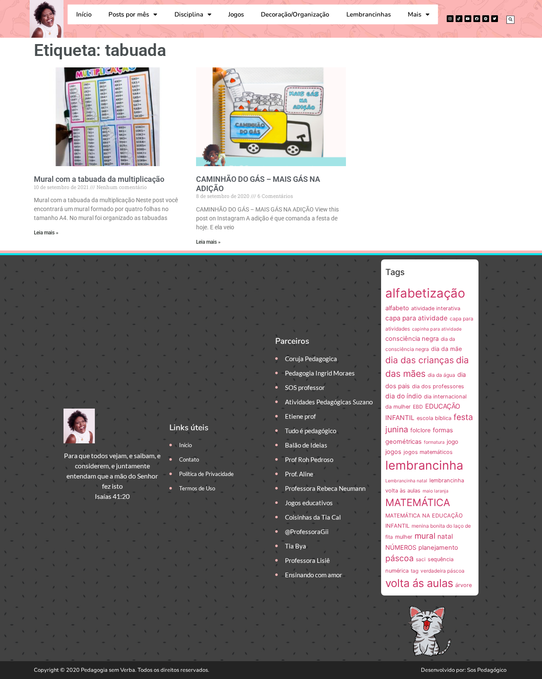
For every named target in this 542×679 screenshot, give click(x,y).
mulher (403, 537)
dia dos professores (438, 386)
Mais (414, 14)
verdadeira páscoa (442, 571)
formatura (434, 442)
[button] (510, 20)
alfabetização (425, 293)
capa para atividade (416, 318)
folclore (420, 430)
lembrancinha (424, 465)
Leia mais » (46, 233)
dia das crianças (419, 360)
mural (425, 536)
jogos (393, 452)
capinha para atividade (437, 329)
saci (421, 559)
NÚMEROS (400, 547)
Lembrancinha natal (406, 481)
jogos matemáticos (428, 452)
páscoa (399, 558)
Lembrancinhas (368, 14)
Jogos (236, 14)
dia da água (441, 375)
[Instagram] (450, 18)
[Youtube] (468, 18)
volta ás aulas (419, 583)
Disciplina (188, 14)
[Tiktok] (459, 18)
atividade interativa (435, 308)
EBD (418, 407)
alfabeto (397, 308)
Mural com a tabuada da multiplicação (99, 179)
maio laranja (435, 491)
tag (414, 571)
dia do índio (403, 396)
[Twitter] (494, 18)
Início (83, 14)
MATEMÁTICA (417, 502)
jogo (452, 441)
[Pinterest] (485, 18)
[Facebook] (476, 18)
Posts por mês (128, 14)
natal (445, 536)
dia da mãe (446, 348)
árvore (463, 585)
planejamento (438, 547)
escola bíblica (434, 418)
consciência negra (412, 338)
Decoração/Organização (295, 14)
